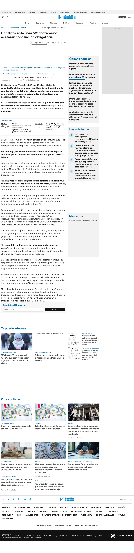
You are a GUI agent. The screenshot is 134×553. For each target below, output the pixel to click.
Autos (99, 511)
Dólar (27, 23)
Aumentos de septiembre (98, 12)
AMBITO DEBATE (86, 526)
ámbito (3, 28)
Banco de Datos (79, 507)
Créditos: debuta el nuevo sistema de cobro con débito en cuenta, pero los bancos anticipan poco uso (86, 150)
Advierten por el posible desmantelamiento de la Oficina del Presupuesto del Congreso (83, 116)
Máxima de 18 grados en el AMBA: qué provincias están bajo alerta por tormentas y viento (15, 359)
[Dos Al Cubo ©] (121, 536)
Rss (19, 515)
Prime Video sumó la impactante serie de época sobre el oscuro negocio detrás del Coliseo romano (82, 102)
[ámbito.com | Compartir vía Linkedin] (58, 42)
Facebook (8, 499)
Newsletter (129, 22)
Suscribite (55, 309)
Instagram (13, 499)
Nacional (19, 511)
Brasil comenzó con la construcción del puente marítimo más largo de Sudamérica (85, 174)
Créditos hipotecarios (80, 12)
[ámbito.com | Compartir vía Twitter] (56, 42)
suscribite (122, 17)
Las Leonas (43, 12)
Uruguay (105, 23)
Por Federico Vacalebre (42, 476)
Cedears (95, 220)
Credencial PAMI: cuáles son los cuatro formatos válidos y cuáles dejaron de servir (90, 340)
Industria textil (64, 12)
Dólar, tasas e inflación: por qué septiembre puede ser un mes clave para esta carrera (86, 163)
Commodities (86, 220)
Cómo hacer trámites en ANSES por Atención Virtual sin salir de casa (28, 74)
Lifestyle (6, 511)
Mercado (53, 12)
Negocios (79, 23)
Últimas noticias (22, 507)
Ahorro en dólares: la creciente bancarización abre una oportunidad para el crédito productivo (50, 468)
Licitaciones (7, 519)
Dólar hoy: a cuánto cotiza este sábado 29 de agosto (82, 75)
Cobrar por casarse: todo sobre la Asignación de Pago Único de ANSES (50, 358)
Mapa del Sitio (31, 515)
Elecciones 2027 (20, 12)
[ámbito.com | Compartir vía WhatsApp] (50, 42)
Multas (121, 515)
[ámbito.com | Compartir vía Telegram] (61, 42)
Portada (6, 507)
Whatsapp (30, 499)
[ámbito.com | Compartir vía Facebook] (53, 42)
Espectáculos (112, 511)
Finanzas (53, 23)
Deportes (43, 511)
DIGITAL (44, 526)
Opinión (92, 23)
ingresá (129, 17)
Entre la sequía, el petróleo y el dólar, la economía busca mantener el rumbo (83, 467)
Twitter (3, 499)
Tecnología (7, 515)
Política (66, 23)
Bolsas (78, 220)
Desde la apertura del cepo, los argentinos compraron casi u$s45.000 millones (16, 467)
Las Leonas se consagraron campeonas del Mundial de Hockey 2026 (86, 138)
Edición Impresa (59, 511)
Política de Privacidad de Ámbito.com (59, 515)
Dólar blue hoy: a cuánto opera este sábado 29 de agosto (81, 66)
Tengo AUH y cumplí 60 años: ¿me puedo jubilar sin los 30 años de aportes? (55, 127)
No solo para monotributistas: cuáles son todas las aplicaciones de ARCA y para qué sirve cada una (21, 128)
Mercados (96, 507)
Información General (18, 28)
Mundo (31, 511)
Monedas (72, 220)
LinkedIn (19, 499)
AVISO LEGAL (86, 515)
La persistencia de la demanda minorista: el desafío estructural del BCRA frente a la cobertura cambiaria (83, 430)
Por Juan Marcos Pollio (8, 490)
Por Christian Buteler (75, 438)
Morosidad (32, 12)
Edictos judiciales (105, 515)
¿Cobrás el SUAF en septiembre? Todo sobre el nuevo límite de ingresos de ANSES (90, 354)
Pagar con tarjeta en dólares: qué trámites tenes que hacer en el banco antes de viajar (49, 487)
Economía (40, 23)
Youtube (25, 499)
